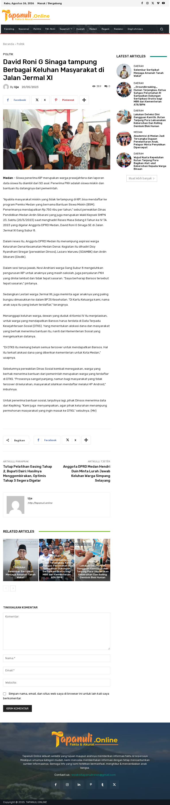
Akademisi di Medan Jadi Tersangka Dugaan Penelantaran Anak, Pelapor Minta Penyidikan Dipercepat (149, 142)
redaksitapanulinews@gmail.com (93, 774)
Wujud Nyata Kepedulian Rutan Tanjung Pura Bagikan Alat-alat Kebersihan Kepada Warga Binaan (150, 163)
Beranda (8, 44)
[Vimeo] (158, 3)
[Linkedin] (79, 784)
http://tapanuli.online (40, 503)
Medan (138, 132)
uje (16, 87)
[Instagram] (147, 3)
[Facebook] (142, 3)
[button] (161, 29)
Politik (20, 44)
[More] (84, 100)
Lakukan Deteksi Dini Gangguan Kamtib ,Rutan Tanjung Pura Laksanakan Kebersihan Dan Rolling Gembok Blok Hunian (93, 571)
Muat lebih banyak (140, 178)
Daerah (20, 567)
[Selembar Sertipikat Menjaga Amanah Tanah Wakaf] (20, 560)
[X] (152, 3)
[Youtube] (163, 3)
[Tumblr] (102, 784)
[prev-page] (6, 588)
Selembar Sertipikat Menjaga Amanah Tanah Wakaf (21, 574)
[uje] (6, 87)
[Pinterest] (91, 784)
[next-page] (13, 588)
